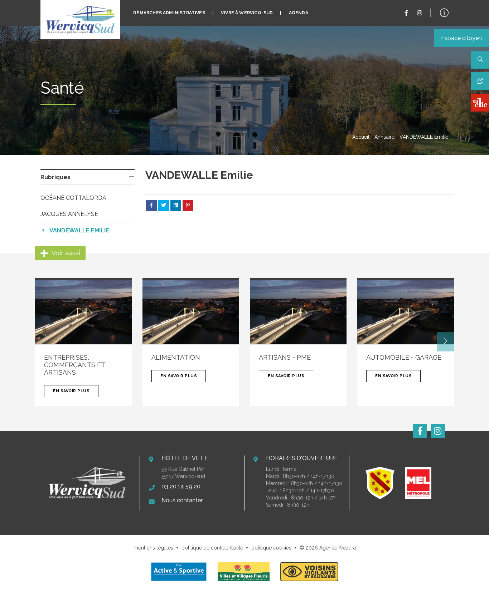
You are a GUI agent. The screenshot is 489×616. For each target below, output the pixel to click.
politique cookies (271, 548)
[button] (445, 341)
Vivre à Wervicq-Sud (247, 12)
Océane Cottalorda (73, 197)
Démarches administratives (169, 12)
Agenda (298, 12)
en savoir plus (71, 391)
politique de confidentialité (212, 548)
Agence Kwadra (337, 548)
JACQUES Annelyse (69, 214)
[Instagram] (419, 13)
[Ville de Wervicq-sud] (80, 19)
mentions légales (153, 548)
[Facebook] (406, 13)
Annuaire (384, 137)
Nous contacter (182, 500)
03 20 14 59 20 (180, 486)
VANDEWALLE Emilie (79, 230)
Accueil (360, 137)
